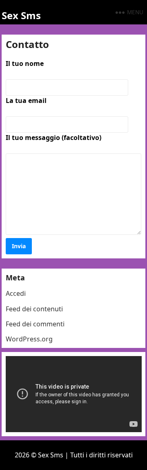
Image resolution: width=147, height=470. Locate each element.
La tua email (26, 100)
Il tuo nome (25, 63)
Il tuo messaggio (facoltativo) (53, 137)
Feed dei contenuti (34, 308)
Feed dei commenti (35, 323)
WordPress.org (29, 338)
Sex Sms (21, 15)
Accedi (16, 293)
